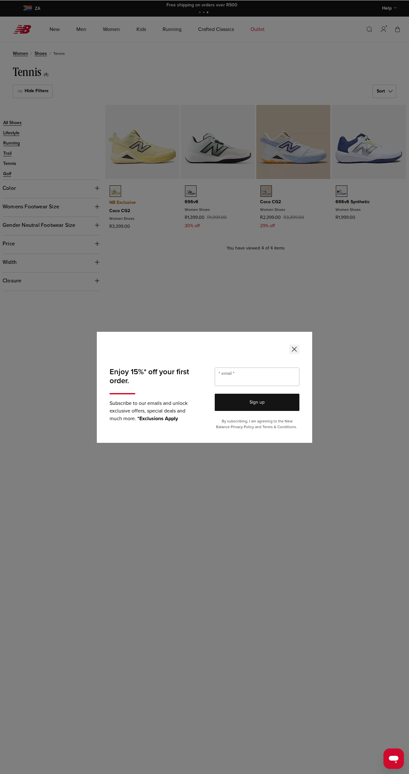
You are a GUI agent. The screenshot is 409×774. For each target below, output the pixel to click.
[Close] (294, 349)
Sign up (257, 402)
